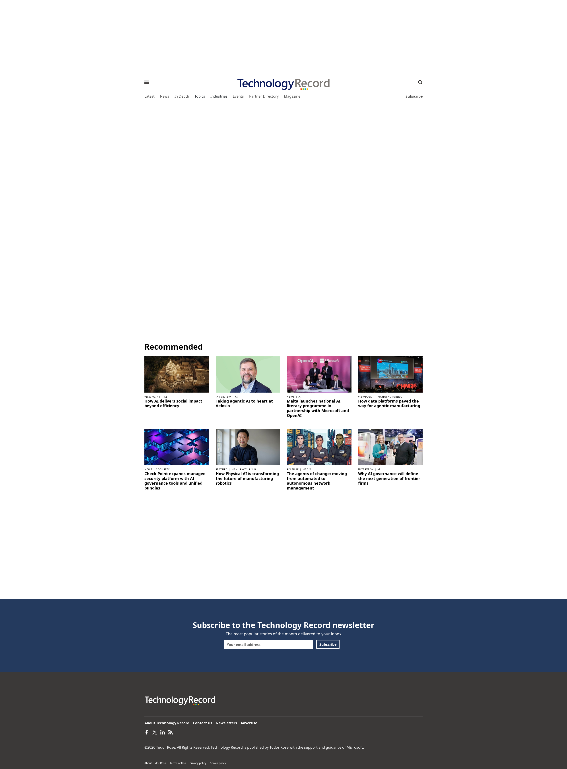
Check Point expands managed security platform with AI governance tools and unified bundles (175, 480)
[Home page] (283, 82)
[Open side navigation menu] (146, 82)
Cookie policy (218, 763)
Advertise (249, 723)
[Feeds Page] (170, 731)
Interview (223, 396)
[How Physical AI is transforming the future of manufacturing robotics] (248, 446)
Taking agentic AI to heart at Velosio (244, 403)
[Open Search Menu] (420, 82)
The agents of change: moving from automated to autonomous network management (317, 480)
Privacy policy (198, 763)
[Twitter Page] (154, 731)
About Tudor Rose (155, 763)
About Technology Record (166, 723)
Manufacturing (390, 396)
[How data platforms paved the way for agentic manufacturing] (390, 374)
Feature (222, 469)
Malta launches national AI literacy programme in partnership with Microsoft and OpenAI (318, 408)
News (291, 396)
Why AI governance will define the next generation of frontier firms (389, 478)
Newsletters (226, 723)
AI (165, 396)
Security (163, 469)
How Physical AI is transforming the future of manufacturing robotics (247, 478)
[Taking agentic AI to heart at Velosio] (248, 374)
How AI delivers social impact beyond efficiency (173, 403)
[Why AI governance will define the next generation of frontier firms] (390, 446)
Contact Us (202, 723)
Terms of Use (178, 763)
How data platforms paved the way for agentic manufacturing (389, 403)
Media (307, 469)
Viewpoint (152, 396)
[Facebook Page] (146, 731)
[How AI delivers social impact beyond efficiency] (176, 374)
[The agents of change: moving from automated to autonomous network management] (319, 446)
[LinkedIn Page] (162, 731)
